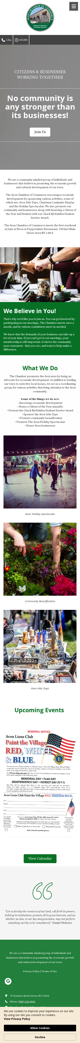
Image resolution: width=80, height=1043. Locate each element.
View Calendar (40, 858)
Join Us (40, 132)
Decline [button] (40, 1037)
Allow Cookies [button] (40, 1028)
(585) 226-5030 (26, 1001)
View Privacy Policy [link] (17, 1019)
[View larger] (40, 782)
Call (9, 40)
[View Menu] (73, 6)
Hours (23, 40)
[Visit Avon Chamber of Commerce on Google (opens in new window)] (8, 981)
